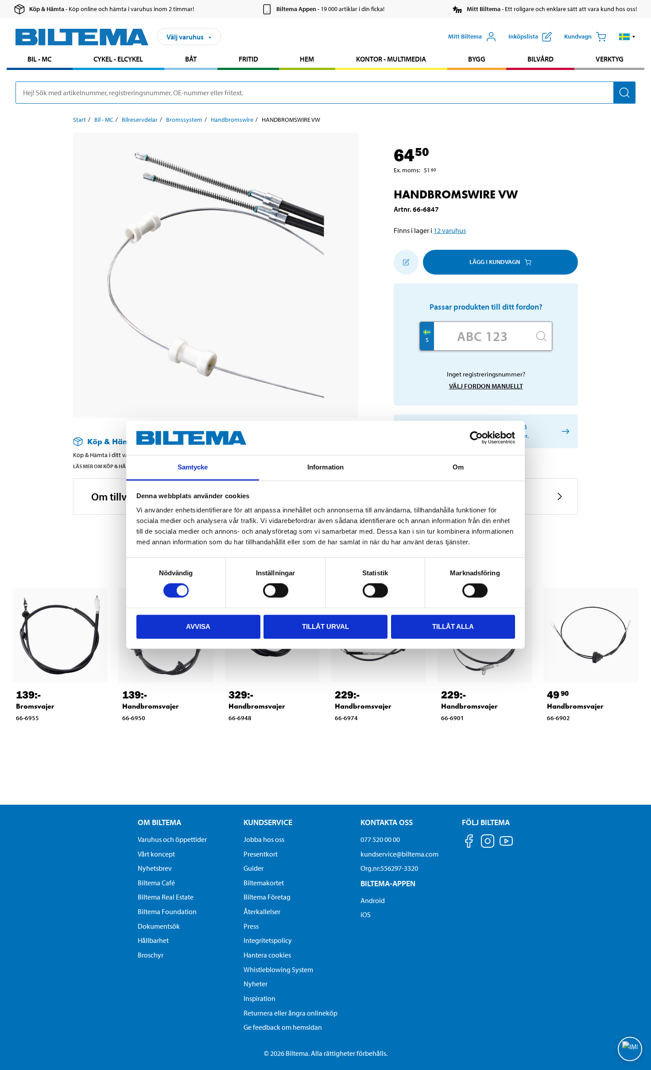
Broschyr (150, 954)
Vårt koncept (156, 853)
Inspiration (259, 998)
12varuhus (450, 230)
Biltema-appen (387, 883)
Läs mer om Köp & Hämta (104, 466)
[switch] (275, 590)
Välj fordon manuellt (486, 386)
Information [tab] (325, 467)
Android (372, 900)
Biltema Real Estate (166, 896)
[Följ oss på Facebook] (469, 842)
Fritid (248, 58)
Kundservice (268, 822)
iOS (365, 914)
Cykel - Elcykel (118, 58)
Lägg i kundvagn (494, 262)
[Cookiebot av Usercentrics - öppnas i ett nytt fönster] (476, 438)
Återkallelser (262, 911)
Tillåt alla (453, 626)
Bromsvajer (35, 706)
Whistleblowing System (278, 969)
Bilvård (540, 58)
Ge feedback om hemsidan (283, 1027)
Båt (191, 58)
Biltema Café (156, 882)
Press (251, 926)
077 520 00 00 (380, 839)
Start (79, 120)
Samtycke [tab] (193, 467)
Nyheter (255, 983)
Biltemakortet (264, 882)
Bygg (476, 58)
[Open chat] (630, 1049)
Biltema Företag (267, 896)
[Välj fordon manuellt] (564, 431)
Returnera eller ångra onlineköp (290, 1012)
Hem (307, 58)
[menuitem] (40, 60)
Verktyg (610, 58)
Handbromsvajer (150, 706)
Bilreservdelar (140, 120)
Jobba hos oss (264, 839)
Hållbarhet (153, 940)
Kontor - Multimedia (391, 58)
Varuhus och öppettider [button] (172, 839)
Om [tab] (458, 467)
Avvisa (198, 626)
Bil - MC (39, 58)
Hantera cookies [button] (267, 954)
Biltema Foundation (167, 911)
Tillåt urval (325, 626)
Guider (254, 868)
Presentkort (261, 853)
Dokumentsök (159, 926)
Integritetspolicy (268, 940)
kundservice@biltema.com (399, 853)
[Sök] (624, 92)
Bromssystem (184, 120)
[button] (627, 36)
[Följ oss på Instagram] (487, 842)
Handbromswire (232, 120)
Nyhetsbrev (155, 868)
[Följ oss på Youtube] (506, 845)
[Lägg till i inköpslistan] (406, 262)
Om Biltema (159, 822)
